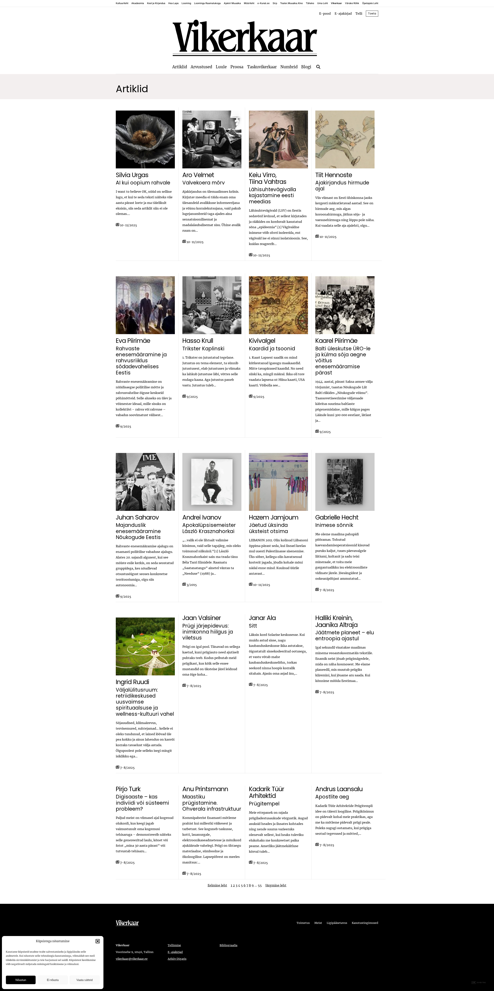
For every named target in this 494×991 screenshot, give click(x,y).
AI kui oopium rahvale (143, 183)
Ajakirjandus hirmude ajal (342, 186)
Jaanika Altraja (336, 624)
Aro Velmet (198, 175)
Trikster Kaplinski (203, 349)
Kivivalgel (262, 340)
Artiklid (179, 66)
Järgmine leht (275, 885)
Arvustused (201, 66)
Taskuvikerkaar (262, 66)
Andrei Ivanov (201, 517)
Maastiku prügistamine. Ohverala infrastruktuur (211, 803)
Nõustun (20, 980)
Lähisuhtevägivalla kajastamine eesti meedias (272, 196)
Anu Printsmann (205, 789)
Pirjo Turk (128, 789)
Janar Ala (262, 617)
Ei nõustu (53, 980)
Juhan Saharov (137, 517)
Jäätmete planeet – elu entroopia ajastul (344, 636)
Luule (221, 66)
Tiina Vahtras (267, 181)
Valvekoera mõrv (203, 183)
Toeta (372, 13)
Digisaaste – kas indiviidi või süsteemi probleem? (142, 803)
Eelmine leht (217, 885)
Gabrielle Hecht (336, 517)
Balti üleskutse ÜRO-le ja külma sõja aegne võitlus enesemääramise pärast (342, 361)
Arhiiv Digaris (177, 959)
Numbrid (289, 66)
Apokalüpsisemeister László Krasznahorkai (209, 528)
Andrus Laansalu (339, 789)
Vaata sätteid (84, 980)
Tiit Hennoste (333, 175)
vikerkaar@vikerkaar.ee (132, 959)
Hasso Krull (197, 340)
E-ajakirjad (343, 13)
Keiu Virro (262, 175)
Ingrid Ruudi (132, 681)
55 (260, 885)
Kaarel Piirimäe (336, 340)
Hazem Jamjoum (273, 517)
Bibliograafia (228, 945)
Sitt (253, 626)
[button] (98, 941)
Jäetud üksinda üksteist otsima (268, 528)
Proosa (236, 66)
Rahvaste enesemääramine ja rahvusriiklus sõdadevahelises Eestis (141, 361)
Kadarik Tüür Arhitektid (266, 792)
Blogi (306, 66)
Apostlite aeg (332, 797)
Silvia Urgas (132, 175)
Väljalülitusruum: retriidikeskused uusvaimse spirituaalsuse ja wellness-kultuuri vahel (145, 702)
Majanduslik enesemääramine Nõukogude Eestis (138, 531)
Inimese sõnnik (334, 525)
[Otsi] (318, 66)
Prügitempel (264, 804)
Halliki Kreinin (333, 617)
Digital (479, 982)
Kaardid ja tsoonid (272, 349)
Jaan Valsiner (201, 617)
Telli (358, 13)
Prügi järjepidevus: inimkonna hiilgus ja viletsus (207, 632)
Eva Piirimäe (133, 340)
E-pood (325, 13)
